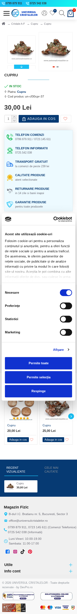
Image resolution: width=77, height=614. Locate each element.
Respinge (38, 391)
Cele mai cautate (51, 469)
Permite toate (39, 363)
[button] (43, 51)
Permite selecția (38, 377)
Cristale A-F (18, 23)
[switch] (66, 305)
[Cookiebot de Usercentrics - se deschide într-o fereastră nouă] (54, 219)
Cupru (34, 23)
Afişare (58, 349)
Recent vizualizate (15, 469)
